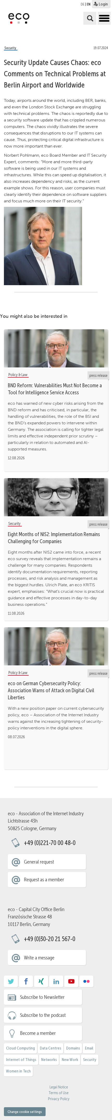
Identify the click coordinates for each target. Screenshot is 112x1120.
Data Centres (50, 1048)
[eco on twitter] (11, 983)
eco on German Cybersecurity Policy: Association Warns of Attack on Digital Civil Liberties (51, 690)
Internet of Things (21, 1059)
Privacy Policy (59, 1098)
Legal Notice (58, 1087)
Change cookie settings (25, 1112)
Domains (73, 1048)
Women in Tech (18, 1071)
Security (89, 1059)
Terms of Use (59, 1092)
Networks (49, 1059)
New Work (70, 1059)
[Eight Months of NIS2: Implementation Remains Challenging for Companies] (56, 497)
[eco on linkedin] (56, 983)
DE (82, 4)
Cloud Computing (20, 1048)
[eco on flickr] (86, 983)
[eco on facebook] (26, 983)
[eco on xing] (41, 983)
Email (89, 1048)
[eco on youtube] (71, 983)
